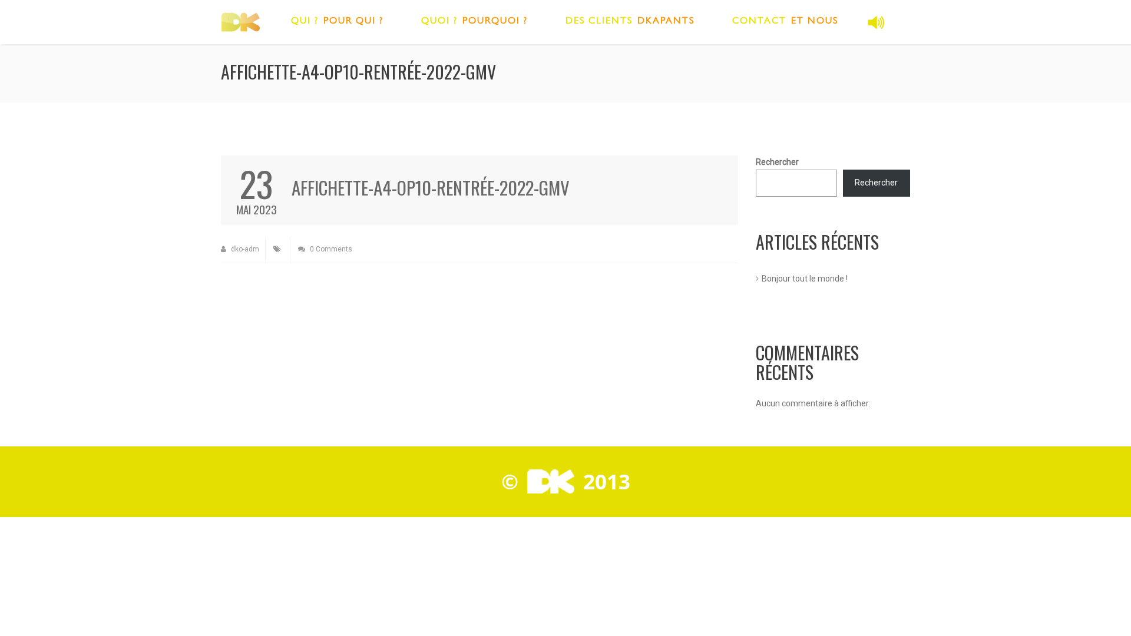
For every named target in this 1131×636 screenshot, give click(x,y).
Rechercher (777, 162)
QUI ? (305, 21)
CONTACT (759, 21)
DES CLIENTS (599, 21)
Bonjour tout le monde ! (805, 278)
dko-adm (244, 249)
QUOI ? (439, 21)
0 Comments (330, 249)
